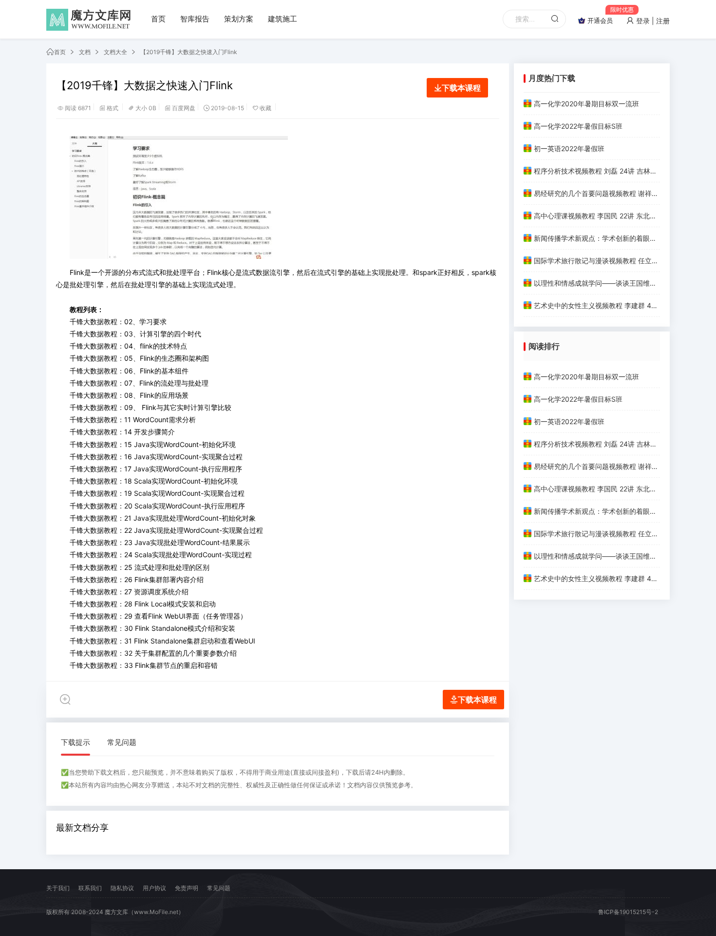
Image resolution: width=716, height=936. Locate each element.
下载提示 (75, 742)
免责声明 (186, 888)
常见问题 (121, 742)
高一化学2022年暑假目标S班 (578, 126)
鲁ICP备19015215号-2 (628, 912)
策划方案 (238, 18)
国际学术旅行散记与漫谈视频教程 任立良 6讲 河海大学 (597, 260)
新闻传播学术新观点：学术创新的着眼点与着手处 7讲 (597, 238)
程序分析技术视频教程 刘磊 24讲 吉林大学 (597, 171)
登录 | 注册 (652, 21)
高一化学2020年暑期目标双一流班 (586, 103)
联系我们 (90, 888)
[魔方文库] (90, 19)
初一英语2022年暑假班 (569, 148)
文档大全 (115, 52)
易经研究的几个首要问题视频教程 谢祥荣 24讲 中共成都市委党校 (597, 193)
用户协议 (154, 888)
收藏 (265, 108)
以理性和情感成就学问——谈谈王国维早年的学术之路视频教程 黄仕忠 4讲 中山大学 (597, 283)
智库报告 (194, 18)
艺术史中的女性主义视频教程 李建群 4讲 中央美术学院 (597, 305)
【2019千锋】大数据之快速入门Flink (188, 52)
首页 (158, 18)
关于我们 (58, 888)
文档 (85, 52)
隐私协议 (122, 888)
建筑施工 (282, 18)
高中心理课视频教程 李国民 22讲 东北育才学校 (597, 216)
